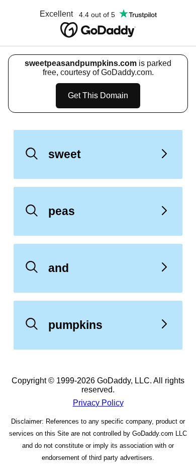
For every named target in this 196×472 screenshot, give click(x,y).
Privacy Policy (98, 402)
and (58, 268)
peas (61, 211)
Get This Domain (98, 95)
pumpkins (75, 324)
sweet (64, 154)
